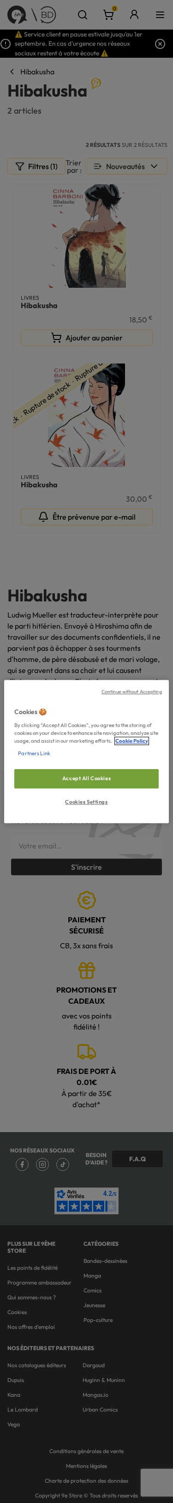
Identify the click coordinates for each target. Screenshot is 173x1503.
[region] (86, 751)
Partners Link (34, 753)
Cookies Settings (86, 802)
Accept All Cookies (86, 778)
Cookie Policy (131, 741)
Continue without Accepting (131, 691)
